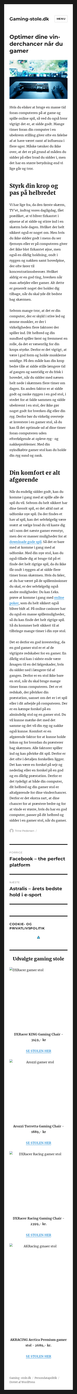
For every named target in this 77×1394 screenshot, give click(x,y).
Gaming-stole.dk (29, 19)
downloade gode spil (25, 542)
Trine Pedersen (24, 830)
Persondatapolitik (46, 1378)
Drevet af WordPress (22, 1382)
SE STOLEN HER (38, 1051)
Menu (61, 18)
